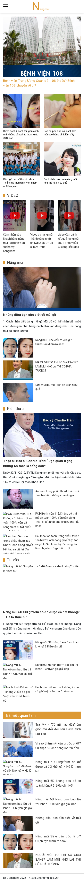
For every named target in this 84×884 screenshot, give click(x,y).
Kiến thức (15, 408)
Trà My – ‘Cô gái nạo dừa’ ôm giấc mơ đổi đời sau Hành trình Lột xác (58, 729)
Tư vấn (13, 559)
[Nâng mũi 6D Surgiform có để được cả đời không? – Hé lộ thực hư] (42, 586)
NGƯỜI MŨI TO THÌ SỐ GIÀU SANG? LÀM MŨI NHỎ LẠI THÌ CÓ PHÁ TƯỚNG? (58, 859)
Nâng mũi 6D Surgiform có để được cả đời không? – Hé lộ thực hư (58, 766)
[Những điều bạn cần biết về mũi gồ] (42, 289)
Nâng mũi (15, 262)
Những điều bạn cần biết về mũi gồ (29, 315)
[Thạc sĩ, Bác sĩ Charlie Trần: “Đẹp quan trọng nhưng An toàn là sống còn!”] (42, 435)
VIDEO (12, 195)
